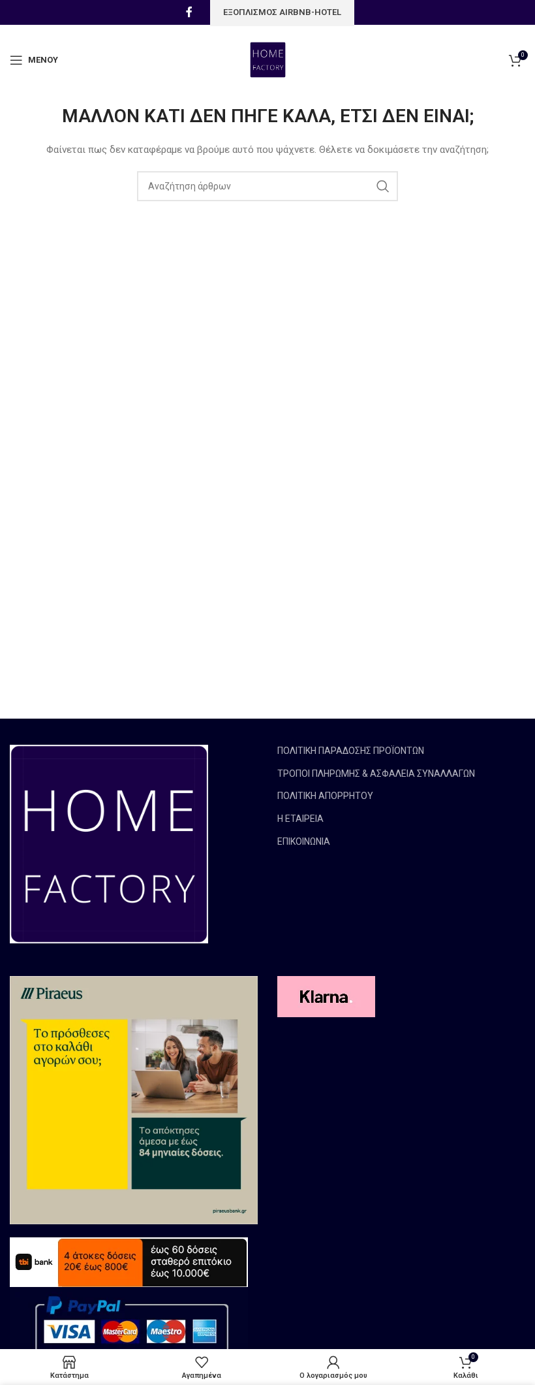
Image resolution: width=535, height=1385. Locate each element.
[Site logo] (268, 59)
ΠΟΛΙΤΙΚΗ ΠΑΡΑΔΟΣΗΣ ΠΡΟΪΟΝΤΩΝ (350, 750)
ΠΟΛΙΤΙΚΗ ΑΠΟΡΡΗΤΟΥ (325, 795)
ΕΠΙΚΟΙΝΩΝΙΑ (303, 841)
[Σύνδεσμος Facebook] (189, 12)
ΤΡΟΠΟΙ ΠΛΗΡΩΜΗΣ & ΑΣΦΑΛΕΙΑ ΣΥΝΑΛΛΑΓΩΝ (376, 773)
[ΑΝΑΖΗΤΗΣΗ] (383, 186)
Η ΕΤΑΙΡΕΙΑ (300, 818)
